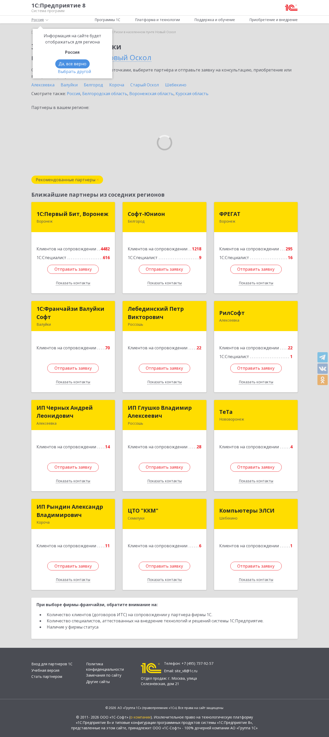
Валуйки (69, 85)
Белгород (93, 85)
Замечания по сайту (103, 675)
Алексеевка (42, 85)
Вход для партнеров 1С (51, 663)
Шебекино (175, 85)
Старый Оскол (144, 85)
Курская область (192, 93)
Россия (73, 93)
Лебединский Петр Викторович (156, 313)
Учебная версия (45, 670)
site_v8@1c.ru (186, 670)
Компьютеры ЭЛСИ (247, 510)
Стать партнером (46, 676)
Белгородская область (104, 93)
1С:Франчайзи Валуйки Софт (70, 313)
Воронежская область (151, 93)
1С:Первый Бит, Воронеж (72, 213)
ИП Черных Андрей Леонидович (64, 412)
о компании (140, 717)
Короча (116, 85)
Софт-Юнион (146, 213)
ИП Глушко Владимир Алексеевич (160, 412)
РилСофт (232, 312)
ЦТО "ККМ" (143, 510)
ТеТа (226, 411)
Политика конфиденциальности (105, 666)
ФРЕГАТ (229, 213)
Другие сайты (98, 681)
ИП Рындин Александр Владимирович (69, 510)
